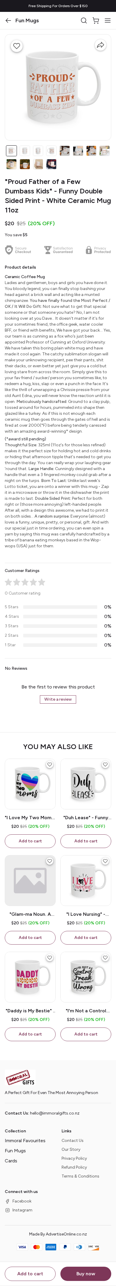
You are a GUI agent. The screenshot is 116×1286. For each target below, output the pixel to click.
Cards (11, 1161)
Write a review (58, 699)
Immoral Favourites (25, 1140)
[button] (8, 20)
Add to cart (30, 1273)
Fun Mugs (15, 1150)
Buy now (85, 1273)
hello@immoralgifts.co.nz (54, 1113)
